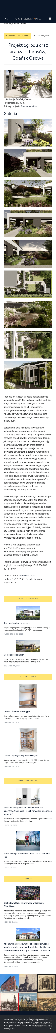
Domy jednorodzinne (28, 599)
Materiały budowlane (28, 781)
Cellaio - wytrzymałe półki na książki (20, 755)
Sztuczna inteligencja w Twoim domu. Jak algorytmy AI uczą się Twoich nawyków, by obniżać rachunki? (28, 811)
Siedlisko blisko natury (14, 655)
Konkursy (28, 879)
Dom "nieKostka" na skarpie (17, 623)
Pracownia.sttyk (29, 106)
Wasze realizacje (28, 677)
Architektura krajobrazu (17, 36)
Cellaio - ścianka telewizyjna (17, 711)
